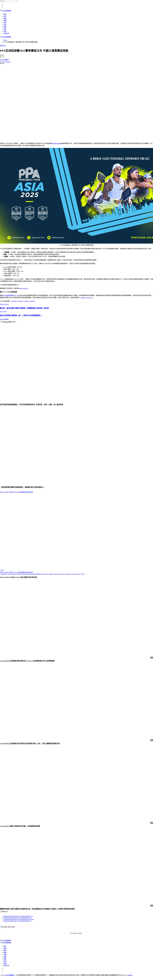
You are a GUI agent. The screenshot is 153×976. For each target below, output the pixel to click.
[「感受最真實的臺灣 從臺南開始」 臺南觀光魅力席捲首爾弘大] (76, 446)
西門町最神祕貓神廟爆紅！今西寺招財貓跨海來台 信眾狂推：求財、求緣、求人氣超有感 (31, 404)
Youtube (26, 301)
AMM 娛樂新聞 (9, 975)
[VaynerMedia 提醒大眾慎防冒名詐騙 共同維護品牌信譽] (76, 785)
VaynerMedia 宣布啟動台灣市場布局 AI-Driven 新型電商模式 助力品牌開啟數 (27, 661)
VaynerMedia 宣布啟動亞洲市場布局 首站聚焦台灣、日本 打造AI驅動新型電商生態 (30, 743)
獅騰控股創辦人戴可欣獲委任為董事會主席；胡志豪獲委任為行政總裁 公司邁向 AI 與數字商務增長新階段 (37, 909)
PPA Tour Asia (55, 143)
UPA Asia (16, 295)
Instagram (14, 301)
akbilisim (129, 975)
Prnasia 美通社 (4, 59)
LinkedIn (32, 301)
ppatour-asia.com (23, 288)
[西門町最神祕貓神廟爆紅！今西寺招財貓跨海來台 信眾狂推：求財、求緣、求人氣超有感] (76, 364)
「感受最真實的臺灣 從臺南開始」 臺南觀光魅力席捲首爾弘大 (22, 487)
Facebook (20, 301)
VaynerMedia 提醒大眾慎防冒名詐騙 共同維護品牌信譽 (20, 826)
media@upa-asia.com (87, 297)
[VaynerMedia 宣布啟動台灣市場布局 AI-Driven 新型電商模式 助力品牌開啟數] (76, 620)
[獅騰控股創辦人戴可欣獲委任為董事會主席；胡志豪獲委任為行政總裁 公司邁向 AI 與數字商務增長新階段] (76, 868)
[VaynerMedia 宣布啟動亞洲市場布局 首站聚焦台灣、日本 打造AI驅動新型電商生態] (76, 703)
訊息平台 (3, 45)
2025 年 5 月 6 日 (5, 62)
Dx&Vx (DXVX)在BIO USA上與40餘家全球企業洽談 (18, 577)
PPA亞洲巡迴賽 (7, 295)
